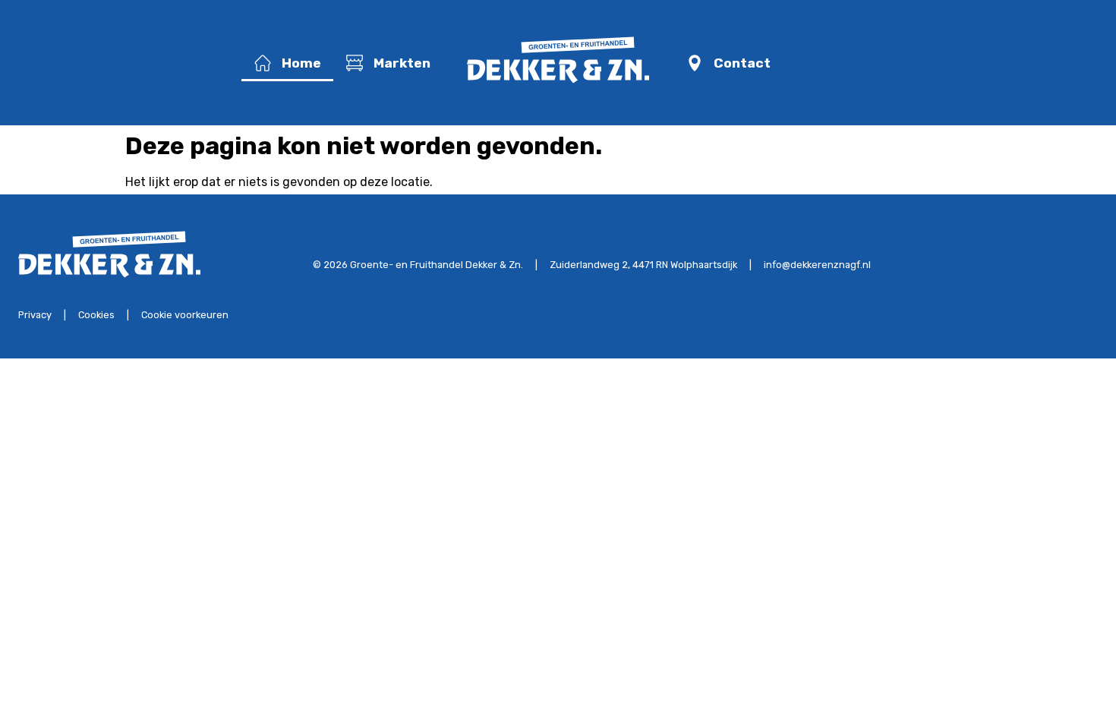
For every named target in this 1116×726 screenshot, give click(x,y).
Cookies (96, 314)
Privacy (35, 314)
